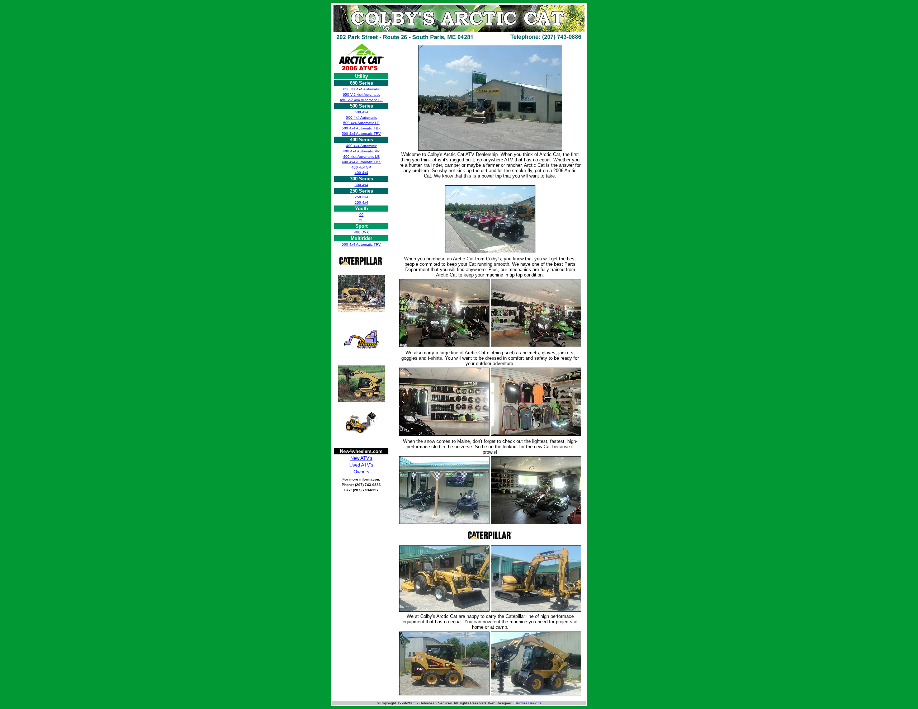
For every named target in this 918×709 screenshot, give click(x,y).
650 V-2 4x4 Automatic (361, 94)
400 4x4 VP (361, 167)
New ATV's (361, 458)
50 (361, 220)
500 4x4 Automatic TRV (361, 134)
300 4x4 (361, 185)
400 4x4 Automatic (361, 146)
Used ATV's (361, 465)
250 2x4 (361, 197)
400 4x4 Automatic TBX (361, 162)
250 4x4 (361, 202)
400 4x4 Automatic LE (361, 157)
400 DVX (361, 232)
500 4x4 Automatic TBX (361, 128)
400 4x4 (361, 173)
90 (361, 215)
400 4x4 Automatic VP (361, 151)
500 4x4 (361, 112)
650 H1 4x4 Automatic (361, 89)
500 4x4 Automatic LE (361, 123)
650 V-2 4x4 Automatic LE (361, 100)
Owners (361, 471)
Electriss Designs (527, 703)
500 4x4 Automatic (361, 117)
